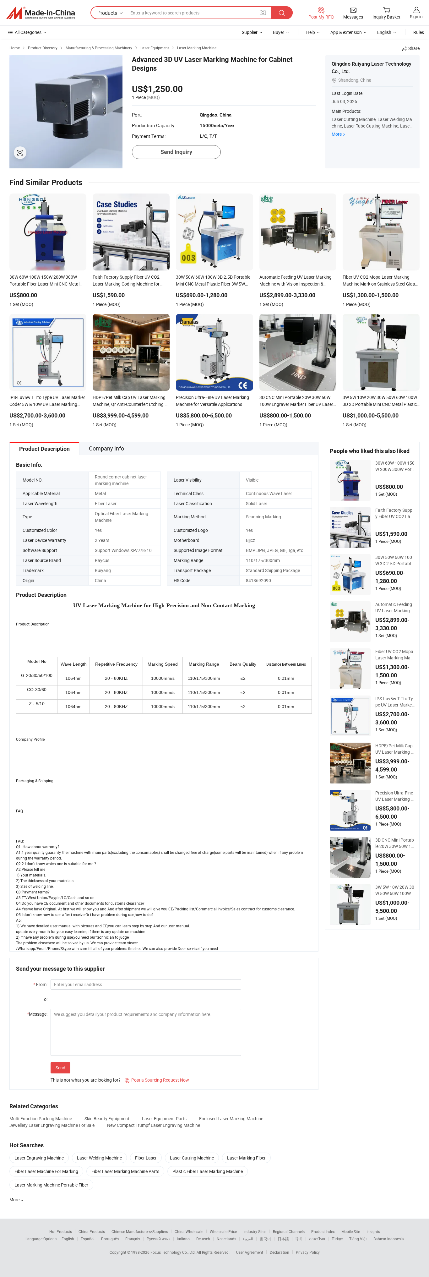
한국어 (265, 1238)
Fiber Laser (146, 1158)
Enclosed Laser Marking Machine (231, 1118)
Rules (418, 32)
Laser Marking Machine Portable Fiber (51, 1185)
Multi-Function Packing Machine (40, 1118)
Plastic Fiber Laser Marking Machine (207, 1171)
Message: (37, 1014)
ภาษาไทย (317, 1238)
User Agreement (249, 1252)
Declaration (279, 1252)
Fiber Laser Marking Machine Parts (125, 1171)
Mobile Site (350, 1231)
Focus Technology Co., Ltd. (173, 1252)
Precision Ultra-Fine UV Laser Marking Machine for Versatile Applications (395, 796)
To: (44, 999)
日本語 (283, 1238)
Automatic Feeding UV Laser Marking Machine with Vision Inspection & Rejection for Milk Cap (395, 607)
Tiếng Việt (358, 1238)
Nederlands (226, 1238)
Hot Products (60, 1231)
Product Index (323, 1231)
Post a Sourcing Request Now (157, 1080)
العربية (248, 1238)
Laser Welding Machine (99, 1158)
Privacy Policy (308, 1252)
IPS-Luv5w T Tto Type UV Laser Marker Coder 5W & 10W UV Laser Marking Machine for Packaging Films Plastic (394, 702)
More (337, 134)
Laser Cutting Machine (192, 1158)
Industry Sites (254, 1231)
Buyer (278, 32)
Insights (373, 1231)
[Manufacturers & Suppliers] (40, 12)
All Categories (28, 32)
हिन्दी (299, 1238)
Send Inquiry (176, 152)
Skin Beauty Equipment (106, 1118)
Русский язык (158, 1238)
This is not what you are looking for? (86, 1080)
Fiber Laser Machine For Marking (46, 1171)
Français (132, 1238)
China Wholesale (189, 1231)
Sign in (416, 16)
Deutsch (203, 1238)
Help (310, 32)
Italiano (183, 1238)
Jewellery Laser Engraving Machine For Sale (52, 1125)
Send (60, 1068)
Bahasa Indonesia (388, 1238)
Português (110, 1238)
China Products (92, 1231)
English (68, 1238)
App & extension (346, 32)
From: (40, 984)
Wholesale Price (223, 1231)
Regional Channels (289, 1231)
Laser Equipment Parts (164, 1118)
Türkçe (337, 1238)
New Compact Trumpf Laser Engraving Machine (153, 1125)
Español (88, 1238)
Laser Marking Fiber (246, 1158)
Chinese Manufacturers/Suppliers (139, 1231)
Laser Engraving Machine (39, 1158)
